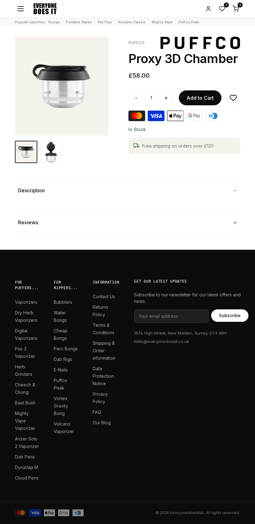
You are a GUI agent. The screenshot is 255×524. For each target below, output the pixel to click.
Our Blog (102, 422)
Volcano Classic (132, 22)
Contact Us (104, 296)
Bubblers (63, 302)
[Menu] (20, 9)
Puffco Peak (188, 22)
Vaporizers (26, 302)
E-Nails (61, 369)
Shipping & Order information (104, 350)
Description (31, 190)
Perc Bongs (66, 348)
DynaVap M (26, 467)
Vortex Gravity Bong (61, 406)
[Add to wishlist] (233, 98)
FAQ (97, 412)
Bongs (54, 22)
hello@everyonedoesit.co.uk (161, 341)
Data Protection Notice (103, 376)
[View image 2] (51, 152)
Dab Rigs (63, 359)
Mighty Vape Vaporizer (25, 421)
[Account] (208, 8)
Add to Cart (200, 98)
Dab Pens (25, 456)
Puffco (136, 42)
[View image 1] (26, 152)
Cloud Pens (27, 478)
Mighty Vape (162, 22)
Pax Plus (105, 22)
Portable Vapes (79, 22)
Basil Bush (25, 402)
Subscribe (230, 315)
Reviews (28, 222)
